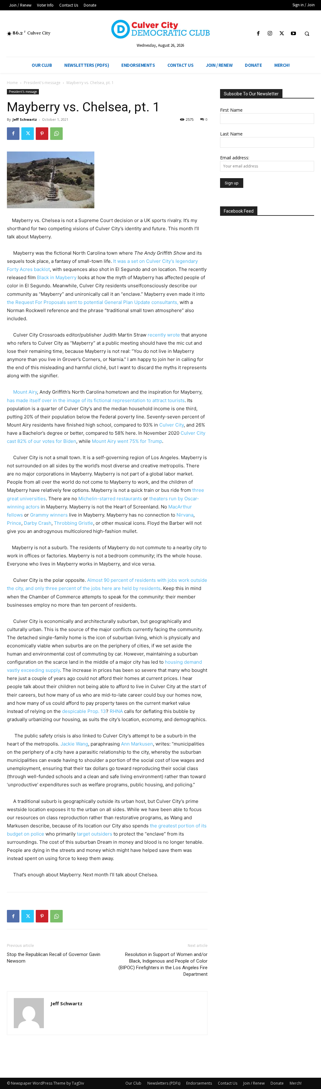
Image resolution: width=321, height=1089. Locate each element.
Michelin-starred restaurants (109, 499)
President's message (42, 82)
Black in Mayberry (56, 277)
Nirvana (184, 515)
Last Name (231, 134)
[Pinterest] (42, 133)
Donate (277, 1083)
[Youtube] (293, 33)
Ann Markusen (136, 744)
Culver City (171, 425)
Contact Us (227, 1083)
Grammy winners (49, 515)
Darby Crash (37, 523)
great (12, 499)
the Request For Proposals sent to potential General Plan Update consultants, (92, 302)
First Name (231, 110)
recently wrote (163, 335)
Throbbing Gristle (73, 523)
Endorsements (199, 1083)
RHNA (116, 711)
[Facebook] (258, 33)
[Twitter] (281, 33)
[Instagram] (270, 33)
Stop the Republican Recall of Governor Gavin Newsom (53, 958)
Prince (14, 523)
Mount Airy (25, 392)
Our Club (133, 1083)
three (197, 490)
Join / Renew (254, 1083)
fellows (15, 515)
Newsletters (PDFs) (163, 1083)
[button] (307, 34)
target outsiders (94, 834)
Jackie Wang (74, 744)
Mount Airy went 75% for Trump (127, 441)
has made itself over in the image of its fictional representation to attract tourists (96, 400)
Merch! (296, 1083)
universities (32, 499)
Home (12, 82)
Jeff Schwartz (25, 119)
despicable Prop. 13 (84, 711)
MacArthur (179, 507)
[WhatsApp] (56, 133)
